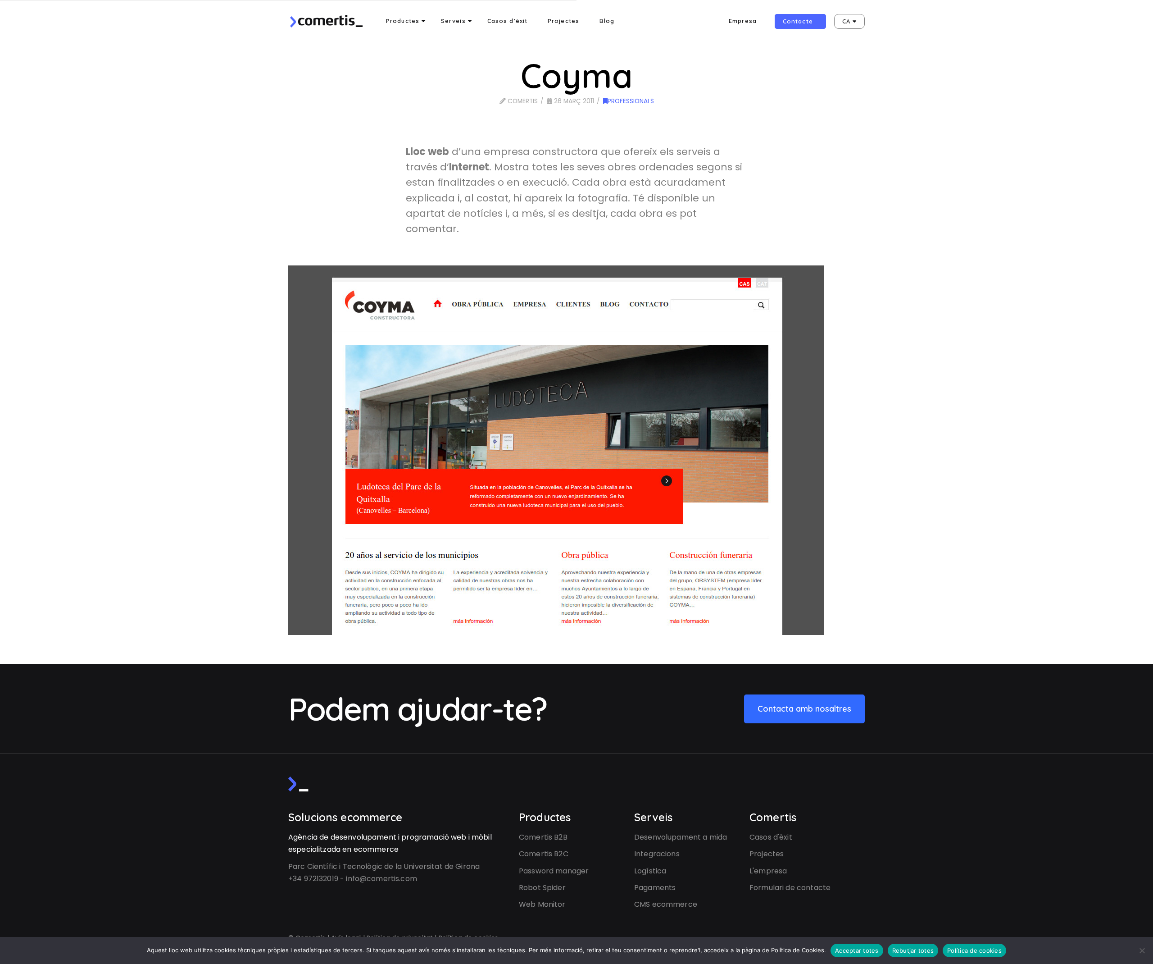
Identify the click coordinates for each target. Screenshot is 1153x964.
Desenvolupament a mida (680, 837)
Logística (650, 871)
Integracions (657, 854)
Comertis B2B (543, 837)
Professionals (631, 101)
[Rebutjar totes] (1141, 950)
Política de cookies (974, 950)
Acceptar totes (857, 950)
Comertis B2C (543, 854)
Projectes (766, 854)
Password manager (554, 871)
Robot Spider (542, 887)
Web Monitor (542, 904)
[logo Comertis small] (298, 784)
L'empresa (768, 871)
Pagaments (655, 887)
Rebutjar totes (913, 950)
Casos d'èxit (770, 837)
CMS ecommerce (665, 904)
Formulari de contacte (790, 887)
